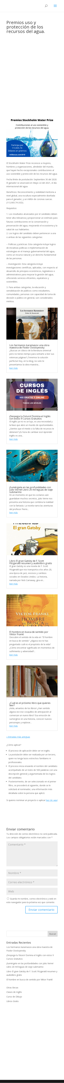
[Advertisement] (32, 69)
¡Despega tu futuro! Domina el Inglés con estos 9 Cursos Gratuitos (29, 417)
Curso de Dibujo (14, 996)
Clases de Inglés (14, 992)
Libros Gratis (12, 1001)
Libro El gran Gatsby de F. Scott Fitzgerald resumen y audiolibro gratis (30, 562)
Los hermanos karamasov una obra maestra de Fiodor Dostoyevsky (29, 346)
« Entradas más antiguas (18, 736)
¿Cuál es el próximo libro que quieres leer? (29, 704)
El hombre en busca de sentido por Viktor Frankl (28, 633)
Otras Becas (12, 987)
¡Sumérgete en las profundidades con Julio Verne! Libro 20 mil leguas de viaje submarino (31, 490)
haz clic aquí (51, 800)
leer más (13, 368)
